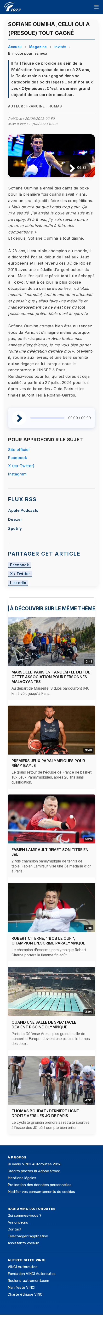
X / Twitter (20, 574)
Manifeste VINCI (21, 1287)
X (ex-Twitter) (21, 465)
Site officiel (18, 449)
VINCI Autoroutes (22, 1267)
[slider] (47, 418)
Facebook (17, 457)
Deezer (15, 519)
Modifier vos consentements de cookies (41, 1192)
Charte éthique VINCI (25, 1294)
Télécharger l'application (28, 1236)
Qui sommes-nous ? (24, 1215)
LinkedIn (18, 583)
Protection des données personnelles (39, 1185)
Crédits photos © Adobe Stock (34, 1171)
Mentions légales (22, 1178)
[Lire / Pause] (68, 168)
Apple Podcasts (23, 510)
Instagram (17, 474)
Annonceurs (18, 1222)
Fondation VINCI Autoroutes (32, 1274)
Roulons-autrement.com (28, 1280)
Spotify (15, 528)
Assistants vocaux (23, 1243)
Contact (15, 1229)
